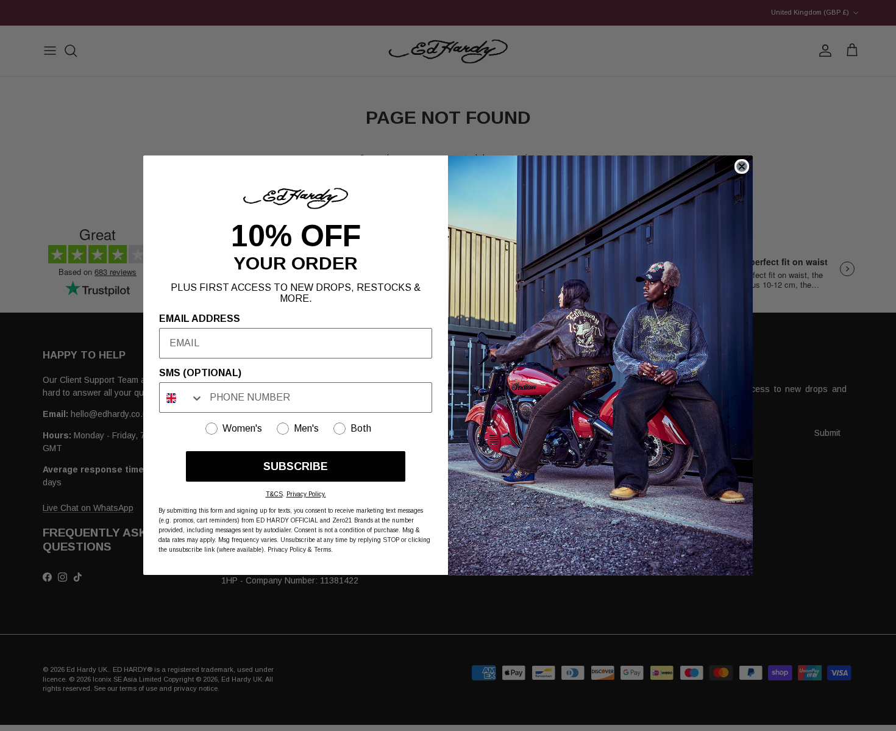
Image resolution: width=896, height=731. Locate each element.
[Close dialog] (742, 166)
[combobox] (182, 398)
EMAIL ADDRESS (199, 319)
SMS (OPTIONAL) (200, 373)
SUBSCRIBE (295, 467)
